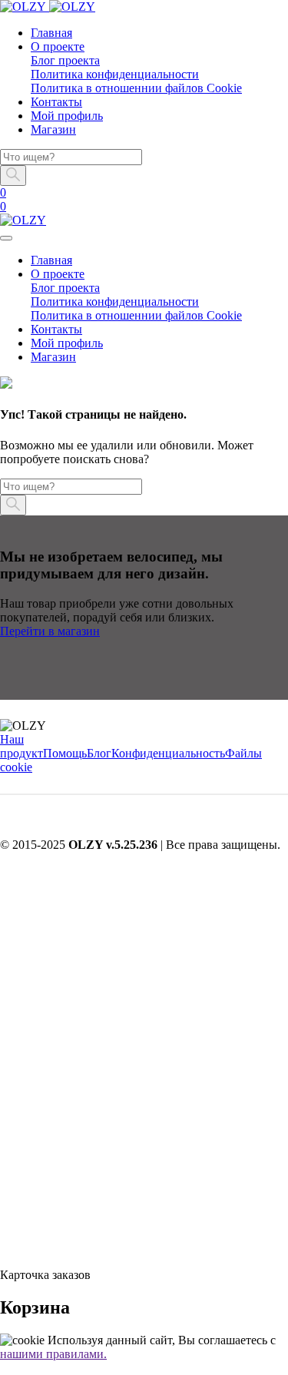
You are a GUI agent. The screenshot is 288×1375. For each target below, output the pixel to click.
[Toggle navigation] (6, 238)
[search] (6, 1249)
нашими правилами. (53, 1353)
